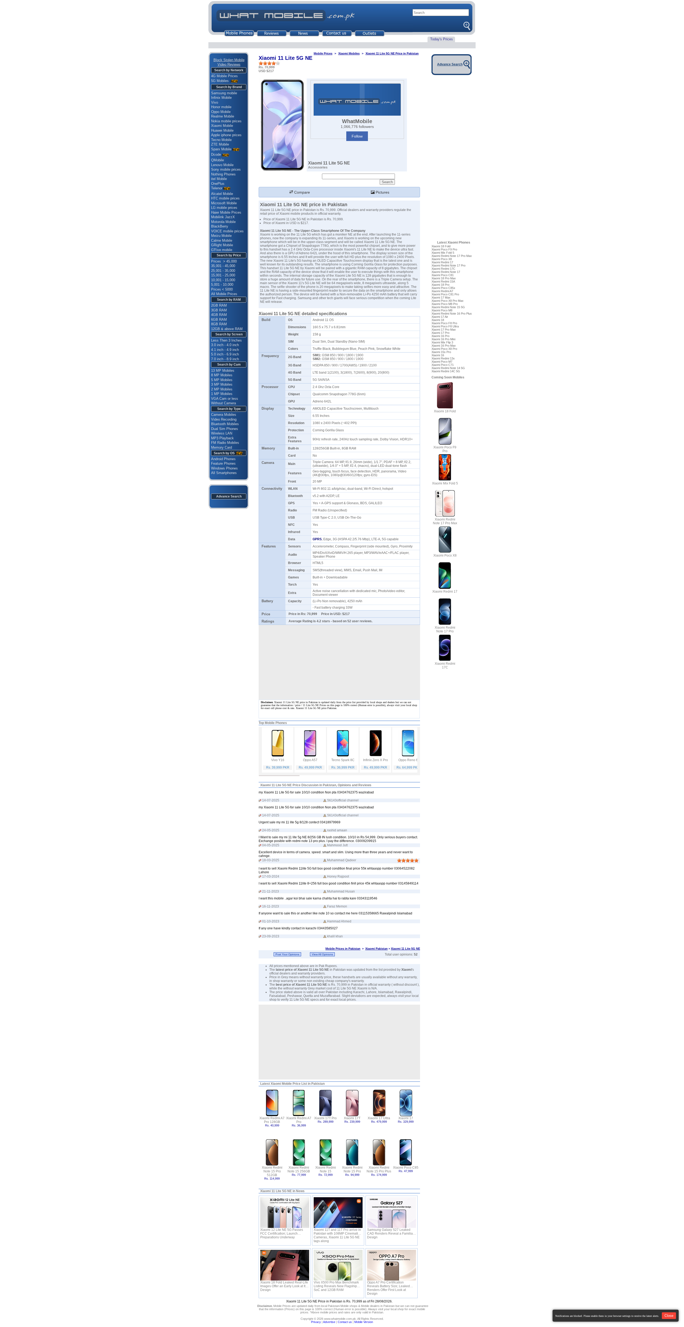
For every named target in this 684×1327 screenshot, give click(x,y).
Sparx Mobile (221, 149)
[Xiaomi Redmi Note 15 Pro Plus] (379, 1151)
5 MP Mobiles (221, 380)
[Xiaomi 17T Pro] (326, 1102)
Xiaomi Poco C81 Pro (445, 294)
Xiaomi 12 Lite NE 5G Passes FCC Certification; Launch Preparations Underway (281, 1231)
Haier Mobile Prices (226, 212)
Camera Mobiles (223, 415)
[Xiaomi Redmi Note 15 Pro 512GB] (272, 1151)
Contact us (345, 1322)
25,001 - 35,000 (223, 271)
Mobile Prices (323, 53)
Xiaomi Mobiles (349, 53)
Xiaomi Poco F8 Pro (444, 323)
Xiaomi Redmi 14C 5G (446, 371)
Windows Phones (224, 468)
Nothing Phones (223, 174)
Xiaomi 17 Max (441, 297)
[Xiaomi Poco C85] (406, 1151)
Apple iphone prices (226, 135)
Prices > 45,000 (224, 261)
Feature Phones (223, 463)
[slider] (269, 63)
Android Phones (223, 459)
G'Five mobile (221, 250)
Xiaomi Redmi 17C (443, 268)
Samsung (305, 298)
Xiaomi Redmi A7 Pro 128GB (272, 1120)
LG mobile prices (224, 208)
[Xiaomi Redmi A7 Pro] (299, 1102)
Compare (301, 192)
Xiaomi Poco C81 (443, 275)
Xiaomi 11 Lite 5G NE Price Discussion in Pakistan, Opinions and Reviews (315, 785)
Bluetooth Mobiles (225, 424)
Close (668, 1316)
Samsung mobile (224, 93)
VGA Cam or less (224, 399)
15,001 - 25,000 (223, 275)
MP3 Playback (222, 438)
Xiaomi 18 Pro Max (444, 278)
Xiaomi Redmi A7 (442, 291)
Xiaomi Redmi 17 (442, 262)
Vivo (214, 102)
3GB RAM (219, 310)
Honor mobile (221, 107)
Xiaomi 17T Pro (325, 1118)
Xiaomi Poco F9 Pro (444, 249)
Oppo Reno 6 (408, 760)
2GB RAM (219, 305)
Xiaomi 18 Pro (440, 284)
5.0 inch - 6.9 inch (225, 354)
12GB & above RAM (227, 329)
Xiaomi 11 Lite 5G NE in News (282, 1191)
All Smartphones (224, 473)
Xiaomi (406, 970)
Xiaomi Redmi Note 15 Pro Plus (379, 1169)
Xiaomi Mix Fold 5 (443, 252)
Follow (357, 136)
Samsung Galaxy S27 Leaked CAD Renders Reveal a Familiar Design (390, 1231)
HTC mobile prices (225, 198)
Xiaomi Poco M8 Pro (445, 304)
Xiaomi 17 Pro (440, 332)
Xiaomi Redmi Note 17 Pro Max (452, 255)
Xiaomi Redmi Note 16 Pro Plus (452, 313)
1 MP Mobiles (221, 394)
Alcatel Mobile (222, 194)
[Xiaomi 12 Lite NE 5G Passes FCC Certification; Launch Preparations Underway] (284, 1212)
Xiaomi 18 (438, 320)
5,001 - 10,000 (222, 285)
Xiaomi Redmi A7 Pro (298, 1120)
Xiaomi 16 (438, 355)
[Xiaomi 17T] (352, 1102)
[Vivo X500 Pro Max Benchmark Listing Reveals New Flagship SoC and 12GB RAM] (338, 1265)
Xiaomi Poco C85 (405, 1167)
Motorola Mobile (223, 222)
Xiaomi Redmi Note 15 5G (448, 307)
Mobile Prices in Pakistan (342, 948)
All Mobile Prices (224, 294)
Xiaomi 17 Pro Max (444, 329)
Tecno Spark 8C (343, 760)
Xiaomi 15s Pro (441, 352)
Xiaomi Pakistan (376, 948)
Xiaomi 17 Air (440, 316)
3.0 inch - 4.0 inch (225, 345)
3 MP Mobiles (221, 384)
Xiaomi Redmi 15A (443, 281)
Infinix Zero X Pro (375, 760)
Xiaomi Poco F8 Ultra (445, 326)
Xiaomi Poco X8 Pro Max (448, 300)
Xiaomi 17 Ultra (379, 1118)
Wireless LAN (221, 433)
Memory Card (221, 447)
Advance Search (229, 496)
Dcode (216, 154)
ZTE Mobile (220, 144)
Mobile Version (363, 1322)
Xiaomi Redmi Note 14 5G (448, 368)
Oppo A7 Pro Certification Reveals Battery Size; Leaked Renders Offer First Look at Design (388, 1284)
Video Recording (223, 419)
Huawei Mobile (222, 130)
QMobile (217, 160)
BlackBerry (219, 226)
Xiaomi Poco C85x (443, 287)
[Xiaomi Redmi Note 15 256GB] (299, 1151)
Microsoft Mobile (224, 203)
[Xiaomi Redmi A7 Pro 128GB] (272, 1102)
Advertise (329, 1322)
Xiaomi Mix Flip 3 (442, 342)
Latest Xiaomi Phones (453, 242)
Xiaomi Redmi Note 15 (325, 1169)
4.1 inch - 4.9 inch (225, 350)
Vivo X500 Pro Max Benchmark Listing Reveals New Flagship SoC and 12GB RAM (336, 1284)
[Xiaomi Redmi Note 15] (326, 1151)
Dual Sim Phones (224, 429)
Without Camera (223, 403)
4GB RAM (219, 315)
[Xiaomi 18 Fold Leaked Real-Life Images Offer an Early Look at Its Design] (284, 1265)
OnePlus (217, 184)
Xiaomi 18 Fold (441, 246)
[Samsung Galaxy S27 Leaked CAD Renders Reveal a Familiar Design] (391, 1212)
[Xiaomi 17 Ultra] (379, 1102)
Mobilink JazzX (223, 217)
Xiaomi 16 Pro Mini (443, 339)
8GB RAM (219, 324)
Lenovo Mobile (222, 165)
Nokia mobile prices (226, 121)
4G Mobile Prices (224, 76)
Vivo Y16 (277, 760)
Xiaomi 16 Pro (440, 336)
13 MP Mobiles (222, 371)
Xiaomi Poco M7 (442, 361)
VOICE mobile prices (227, 231)
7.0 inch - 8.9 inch (225, 359)
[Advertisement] (339, 1042)
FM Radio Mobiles (225, 443)
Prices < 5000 (222, 289)
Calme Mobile (221, 240)
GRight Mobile (222, 245)
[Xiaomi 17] (406, 1102)
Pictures (382, 192)
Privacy (316, 1322)
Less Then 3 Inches (226, 340)
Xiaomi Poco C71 (443, 364)
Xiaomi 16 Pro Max (444, 345)
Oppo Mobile (221, 112)
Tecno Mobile (221, 140)
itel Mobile (219, 179)
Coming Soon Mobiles (448, 377)
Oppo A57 (310, 760)
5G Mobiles (220, 81)
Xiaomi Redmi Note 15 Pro (352, 1169)
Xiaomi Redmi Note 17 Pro (448, 265)
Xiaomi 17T (352, 1118)
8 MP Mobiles (221, 375)
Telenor (216, 188)
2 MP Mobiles (221, 389)
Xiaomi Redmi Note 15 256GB (298, 1169)
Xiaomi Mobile (222, 126)
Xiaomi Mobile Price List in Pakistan (298, 1084)
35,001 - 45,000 (223, 266)
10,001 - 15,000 (223, 280)
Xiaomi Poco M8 (442, 310)
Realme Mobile (222, 116)
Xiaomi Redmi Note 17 (446, 271)
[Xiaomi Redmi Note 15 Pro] (352, 1151)
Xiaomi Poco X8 (442, 259)
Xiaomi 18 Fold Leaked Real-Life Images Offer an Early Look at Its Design (284, 1284)
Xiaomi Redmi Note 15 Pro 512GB (272, 1171)
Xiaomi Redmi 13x (443, 358)
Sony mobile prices (226, 169)
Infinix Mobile (221, 98)
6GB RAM (219, 320)
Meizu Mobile (221, 236)
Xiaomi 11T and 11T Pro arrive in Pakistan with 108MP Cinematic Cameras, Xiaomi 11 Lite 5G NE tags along (337, 1231)
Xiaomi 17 (405, 1118)
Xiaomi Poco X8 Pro (444, 348)
